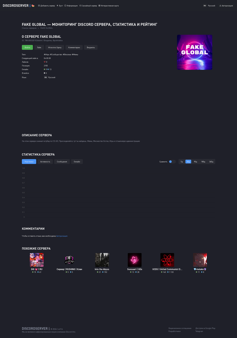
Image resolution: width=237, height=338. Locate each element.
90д (195, 161)
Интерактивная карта (110, 5)
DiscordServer (19, 5)
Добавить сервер (47, 5)
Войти (27, 47)
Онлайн (77, 161)
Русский (51, 77)
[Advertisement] (118, 107)
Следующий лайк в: (30, 58)
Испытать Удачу (54, 47)
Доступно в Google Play (205, 328)
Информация (72, 5)
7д (182, 161)
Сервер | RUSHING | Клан (69, 269)
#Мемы (75, 54)
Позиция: (26, 65)
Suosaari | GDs (134, 269)
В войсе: (25, 73)
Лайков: (25, 62)
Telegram (199, 331)
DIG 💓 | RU (36, 269)
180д (203, 161)
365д (211, 161)
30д (188, 161)
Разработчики (174, 331)
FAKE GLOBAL (46, 28)
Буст (61, 5)
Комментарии (74, 47)
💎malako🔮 (200, 269)
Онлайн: (25, 69)
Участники (29, 161)
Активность (45, 161)
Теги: (24, 54)
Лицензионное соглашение (179, 328)
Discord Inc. (71, 332)
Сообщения (62, 161)
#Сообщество (56, 54)
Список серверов (29, 28)
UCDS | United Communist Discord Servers (167, 269)
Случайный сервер (89, 5)
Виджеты (91, 47)
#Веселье (67, 54)
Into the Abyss (102, 269)
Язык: (24, 77)
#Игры (46, 54)
